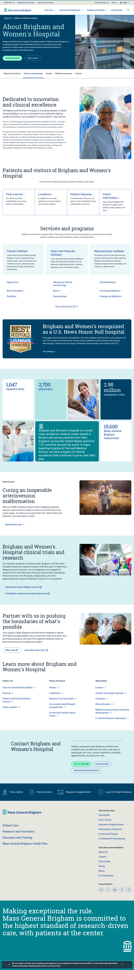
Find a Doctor (116, 10)
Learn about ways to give (34, 650)
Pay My (104, 815)
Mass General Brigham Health (25, 843)
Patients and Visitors (95, 10)
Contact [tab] (78, 73)
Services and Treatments (69, 10)
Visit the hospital (12, 58)
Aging (12, 282)
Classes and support (109, 693)
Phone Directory (102, 764)
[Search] (128, 10)
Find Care (49, 10)
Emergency (110, 296)
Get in (105, 819)
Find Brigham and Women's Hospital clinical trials (26, 593)
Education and (17, 837)
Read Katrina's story (13, 524)
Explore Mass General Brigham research (22, 587)
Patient (11, 825)
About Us (7, 18)
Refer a (10, 707)
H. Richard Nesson (110, 718)
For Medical (112, 838)
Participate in (110, 829)
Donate (114, 2)
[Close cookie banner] (122, 964)
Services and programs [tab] (33, 73)
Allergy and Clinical (62, 284)
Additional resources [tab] (63, 73)
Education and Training (45, 2)
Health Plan (8, 2)
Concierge (110, 290)
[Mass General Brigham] (17, 10)
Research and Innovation (26, 2)
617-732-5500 (83, 764)
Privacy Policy (55, 966)
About (103, 852)
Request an (111, 824)
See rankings (48, 351)
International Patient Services (86, 770)
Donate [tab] (49, 73)
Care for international (18, 687)
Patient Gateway (100, 2)
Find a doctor (32, 58)
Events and (108, 834)
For (106, 875)
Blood (15, 290)
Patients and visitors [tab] (12, 73)
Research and (61, 698)
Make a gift (10, 650)
